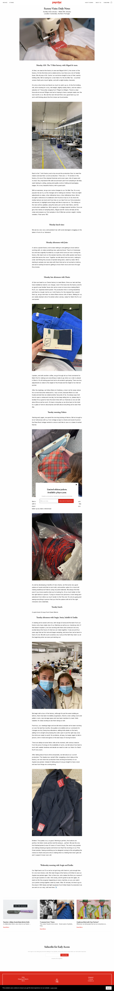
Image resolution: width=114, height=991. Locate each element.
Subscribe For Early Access (66, 501)
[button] (57, 491)
